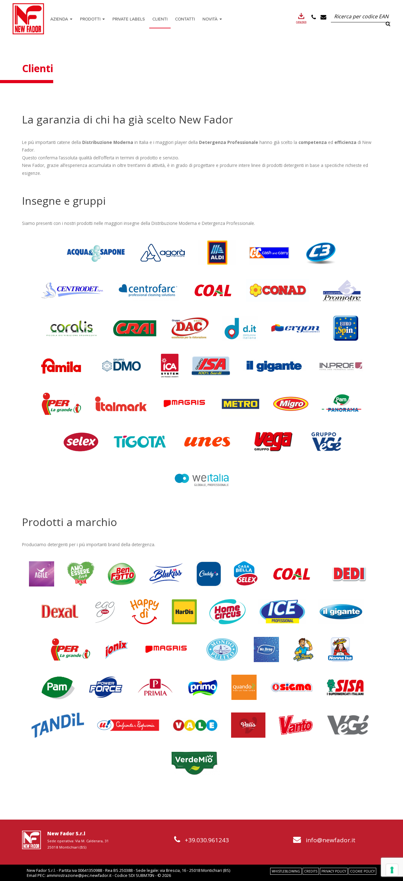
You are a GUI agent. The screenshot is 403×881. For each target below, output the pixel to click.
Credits (310, 871)
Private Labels (128, 19)
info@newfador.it (330, 840)
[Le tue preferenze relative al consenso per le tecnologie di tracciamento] (392, 870)
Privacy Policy (333, 871)
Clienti (159, 19)
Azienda (59, 19)
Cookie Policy (362, 871)
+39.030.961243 (207, 840)
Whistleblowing (286, 871)
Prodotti (91, 19)
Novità (210, 19)
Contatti (185, 19)
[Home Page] (28, 18)
